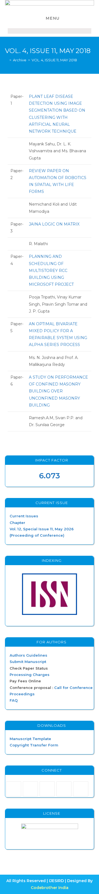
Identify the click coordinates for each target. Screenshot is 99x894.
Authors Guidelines (28, 655)
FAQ (14, 700)
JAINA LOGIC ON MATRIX (54, 224)
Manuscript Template (30, 738)
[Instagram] (47, 788)
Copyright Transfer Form (34, 745)
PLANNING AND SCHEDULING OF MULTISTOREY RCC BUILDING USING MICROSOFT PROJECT (51, 270)
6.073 (49, 475)
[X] (13, 788)
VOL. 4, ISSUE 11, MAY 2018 (54, 60)
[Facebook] (30, 788)
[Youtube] (80, 788)
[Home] (6, 60)
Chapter (17, 522)
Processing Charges (30, 674)
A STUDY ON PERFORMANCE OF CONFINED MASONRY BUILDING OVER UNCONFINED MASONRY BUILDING (58, 391)
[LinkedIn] (64, 788)
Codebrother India (49, 887)
